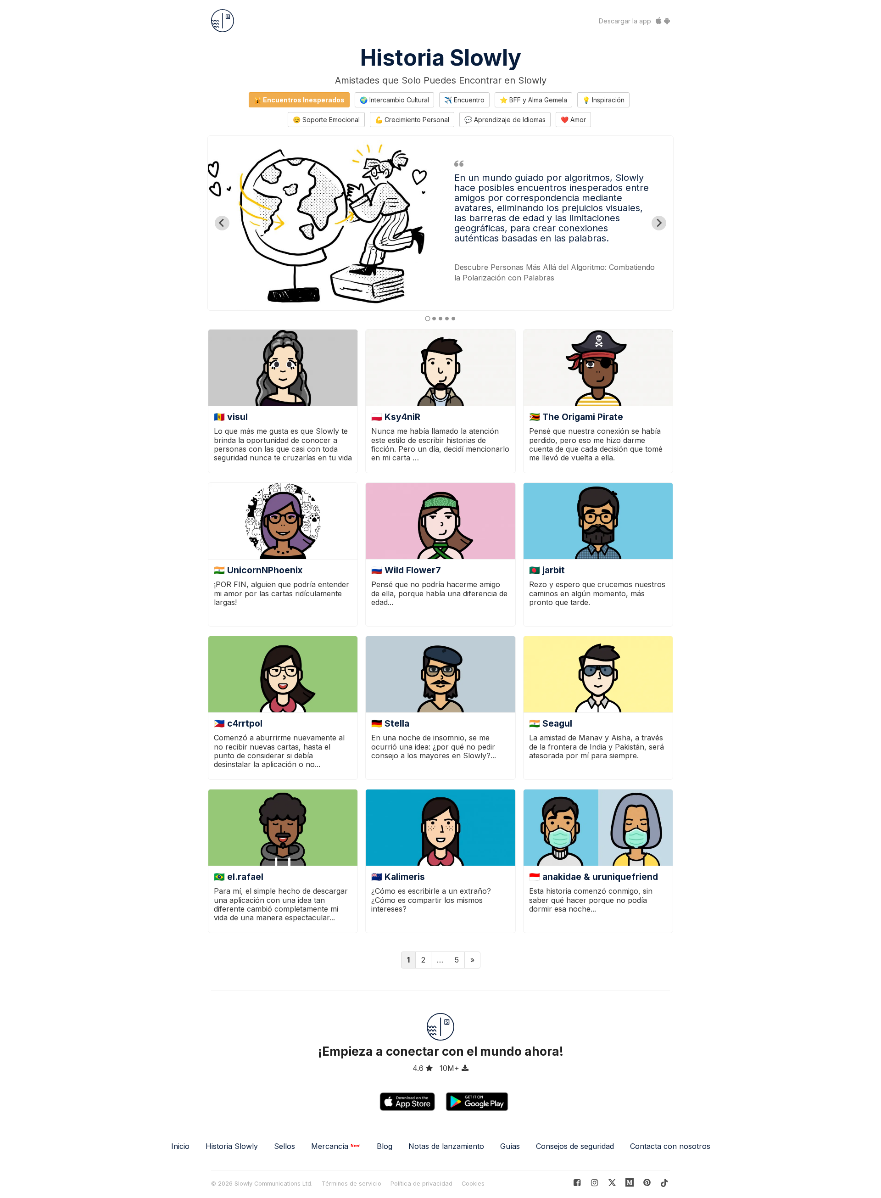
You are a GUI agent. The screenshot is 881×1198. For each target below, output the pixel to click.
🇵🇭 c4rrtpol (238, 723)
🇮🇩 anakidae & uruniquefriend (593, 876)
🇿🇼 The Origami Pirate (576, 416)
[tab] (427, 318)
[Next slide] (659, 223)
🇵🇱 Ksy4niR (395, 416)
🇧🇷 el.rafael (238, 876)
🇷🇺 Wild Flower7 (406, 570)
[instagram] (594, 1182)
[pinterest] (630, 1182)
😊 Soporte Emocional (326, 119)
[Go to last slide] (222, 223)
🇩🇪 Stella (390, 723)
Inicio (180, 1146)
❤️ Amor (573, 119)
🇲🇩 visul (231, 416)
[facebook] (577, 1182)
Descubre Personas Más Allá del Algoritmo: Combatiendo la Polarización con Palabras (554, 272)
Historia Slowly (440, 57)
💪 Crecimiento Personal (412, 119)
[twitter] (612, 1182)
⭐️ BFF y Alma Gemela (533, 100)
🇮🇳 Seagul (550, 723)
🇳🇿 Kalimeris (398, 876)
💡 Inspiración (603, 100)
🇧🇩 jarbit (547, 570)
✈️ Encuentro (464, 100)
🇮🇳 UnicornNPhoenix (258, 570)
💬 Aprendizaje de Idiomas (505, 119)
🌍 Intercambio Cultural (394, 100)
